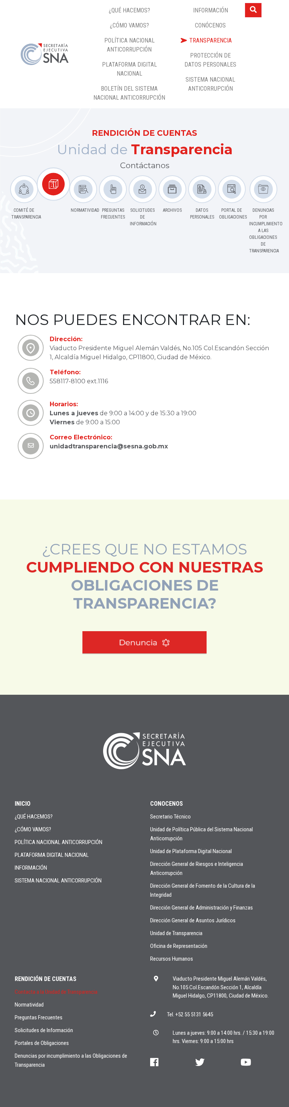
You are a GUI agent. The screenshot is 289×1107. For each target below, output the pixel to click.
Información (31, 867)
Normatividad (29, 1004)
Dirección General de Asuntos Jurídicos (193, 920)
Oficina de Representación (178, 946)
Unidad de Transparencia (176, 933)
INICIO (22, 803)
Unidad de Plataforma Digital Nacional (191, 851)
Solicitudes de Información (44, 1030)
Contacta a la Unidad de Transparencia (56, 992)
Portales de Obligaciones (42, 1043)
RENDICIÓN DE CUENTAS (45, 978)
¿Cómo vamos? (33, 829)
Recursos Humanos (171, 958)
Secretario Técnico (170, 816)
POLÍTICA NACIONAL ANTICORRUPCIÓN (58, 842)
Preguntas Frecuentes (38, 1017)
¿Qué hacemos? (34, 816)
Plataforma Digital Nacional (52, 855)
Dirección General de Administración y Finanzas (201, 907)
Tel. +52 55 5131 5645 (190, 1014)
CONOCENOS (166, 803)
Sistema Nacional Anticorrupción (58, 880)
